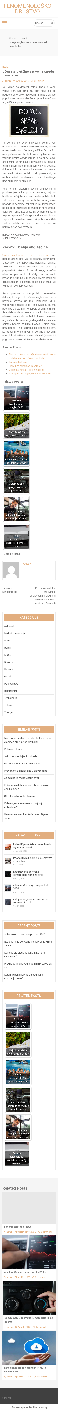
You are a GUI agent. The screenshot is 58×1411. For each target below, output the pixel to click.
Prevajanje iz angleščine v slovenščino (30, 373)
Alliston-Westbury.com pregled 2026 (24, 934)
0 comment (39, 81)
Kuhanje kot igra (18, 362)
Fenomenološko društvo (27, 9)
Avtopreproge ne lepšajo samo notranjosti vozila (30, 901)
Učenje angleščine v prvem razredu (25, 255)
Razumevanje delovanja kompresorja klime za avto (28, 873)
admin (8, 81)
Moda (7, 654)
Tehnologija (10, 698)
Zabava (8, 705)
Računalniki (10, 690)
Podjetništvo (11, 683)
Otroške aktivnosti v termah (19, 796)
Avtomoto (9, 626)
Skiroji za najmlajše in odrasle (25, 365)
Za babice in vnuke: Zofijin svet (21, 777)
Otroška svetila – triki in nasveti (26, 369)
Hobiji (5, 67)
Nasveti (8, 662)
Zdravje (8, 712)
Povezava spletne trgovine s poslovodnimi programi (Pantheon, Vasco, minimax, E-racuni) (43, 596)
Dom (7, 640)
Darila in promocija (14, 633)
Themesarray (40, 1407)
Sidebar (6, 1398)
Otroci (7, 676)
